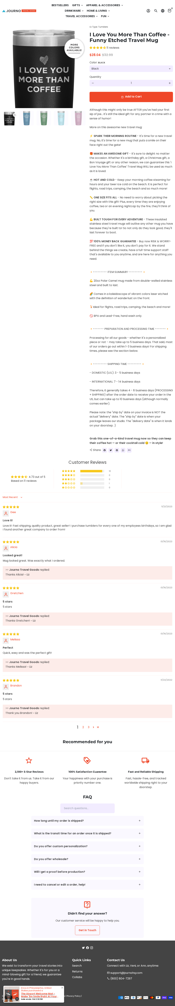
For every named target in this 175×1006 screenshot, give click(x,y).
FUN (105, 16)
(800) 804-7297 (119, 978)
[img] (11, 507)
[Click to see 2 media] (26, 118)
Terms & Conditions (54, 996)
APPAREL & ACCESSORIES (105, 5)
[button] (98, 48)
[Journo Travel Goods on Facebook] (87, 948)
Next (81, 66)
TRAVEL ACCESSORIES (81, 16)
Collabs (77, 977)
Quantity (95, 77)
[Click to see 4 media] (61, 118)
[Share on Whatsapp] (123, 450)
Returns (77, 971)
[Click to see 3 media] (44, 118)
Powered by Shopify (12, 999)
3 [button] (88, 727)
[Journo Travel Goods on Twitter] (83, 948)
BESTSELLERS (60, 5)
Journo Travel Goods (32, 996)
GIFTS (77, 5)
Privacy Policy (74, 996)
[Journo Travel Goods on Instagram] (91, 948)
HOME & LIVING (98, 11)
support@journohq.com (124, 973)
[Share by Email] (129, 450)
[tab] (87, 821)
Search (77, 966)
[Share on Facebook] (104, 450)
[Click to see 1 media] (9, 118)
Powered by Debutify (34, 999)
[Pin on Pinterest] (117, 450)
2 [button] (83, 727)
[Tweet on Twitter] (110, 450)
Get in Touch (87, 930)
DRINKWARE (74, 11)
